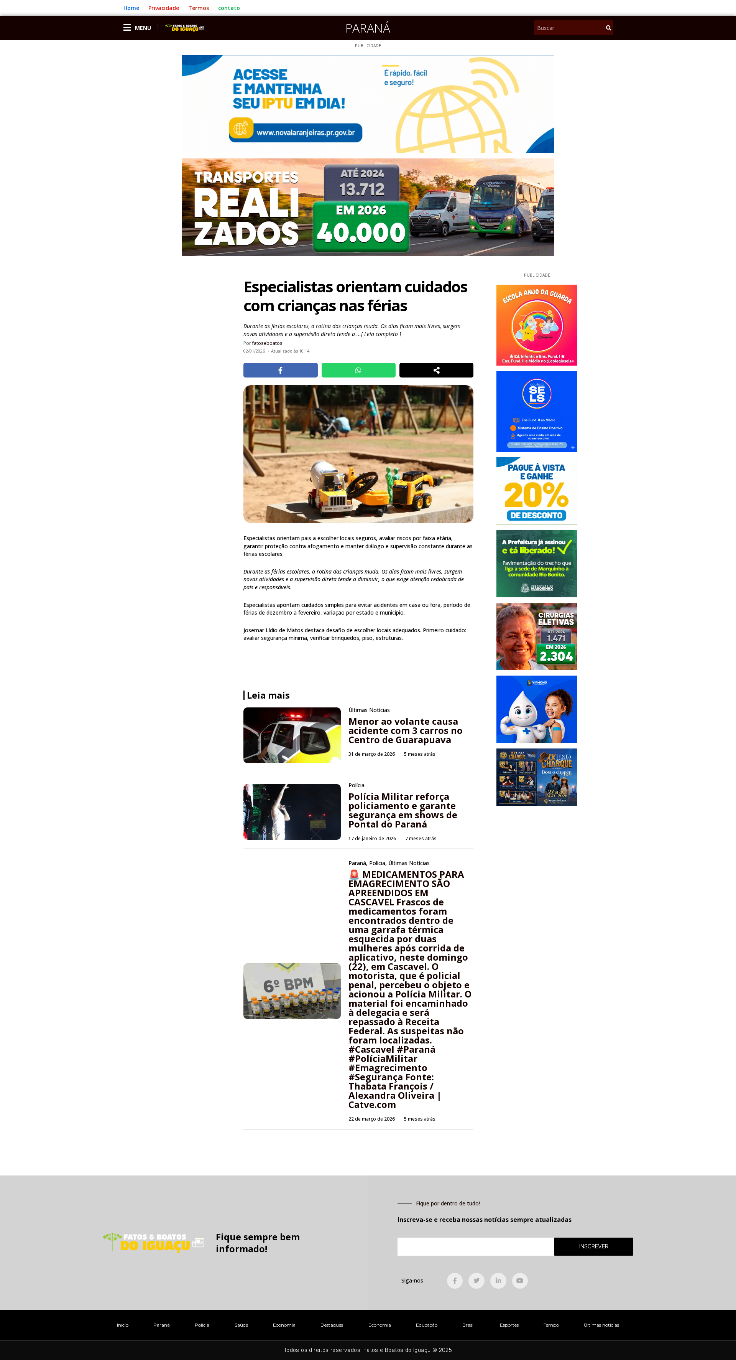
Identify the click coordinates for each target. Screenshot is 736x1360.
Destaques (331, 1325)
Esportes (509, 1325)
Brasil (468, 1325)
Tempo (551, 1325)
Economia (284, 1325)
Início (122, 1325)
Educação (426, 1325)
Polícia (202, 1325)
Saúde (241, 1325)
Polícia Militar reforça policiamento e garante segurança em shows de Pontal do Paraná (402, 810)
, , (389, 863)
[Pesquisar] (608, 27)
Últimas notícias (601, 1325)
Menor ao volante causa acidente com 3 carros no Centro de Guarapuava (405, 730)
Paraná (367, 28)
